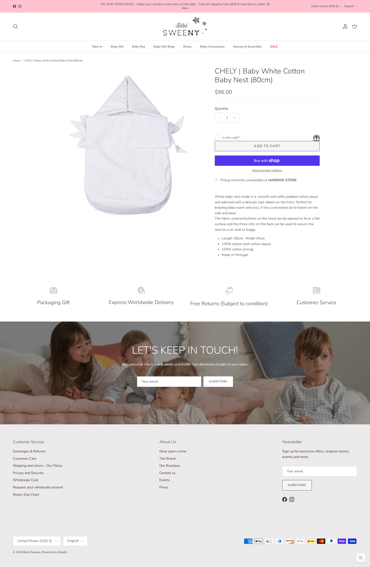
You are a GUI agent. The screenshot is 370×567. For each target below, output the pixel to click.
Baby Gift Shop (164, 47)
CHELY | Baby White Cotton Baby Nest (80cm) (53, 61)
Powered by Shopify (54, 552)
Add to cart (267, 146)
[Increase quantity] (235, 118)
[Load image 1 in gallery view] (127, 144)
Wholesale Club (25, 480)
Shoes (187, 47)
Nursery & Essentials (247, 47)
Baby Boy (138, 47)
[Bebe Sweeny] (185, 26)
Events (164, 480)
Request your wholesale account (38, 487)
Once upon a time (172, 451)
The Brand (167, 458)
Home (16, 61)
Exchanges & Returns (29, 451)
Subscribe (218, 381)
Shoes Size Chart (26, 494)
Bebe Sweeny (31, 552)
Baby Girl (117, 47)
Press (163, 487)
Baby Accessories (212, 47)
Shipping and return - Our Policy (37, 465)
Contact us (167, 473)
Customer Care (24, 458)
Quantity (221, 108)
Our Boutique (169, 465)
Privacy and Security (28, 473)
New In (97, 47)
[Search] (15, 26)
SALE (274, 47)
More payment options (267, 170)
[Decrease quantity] (218, 118)
